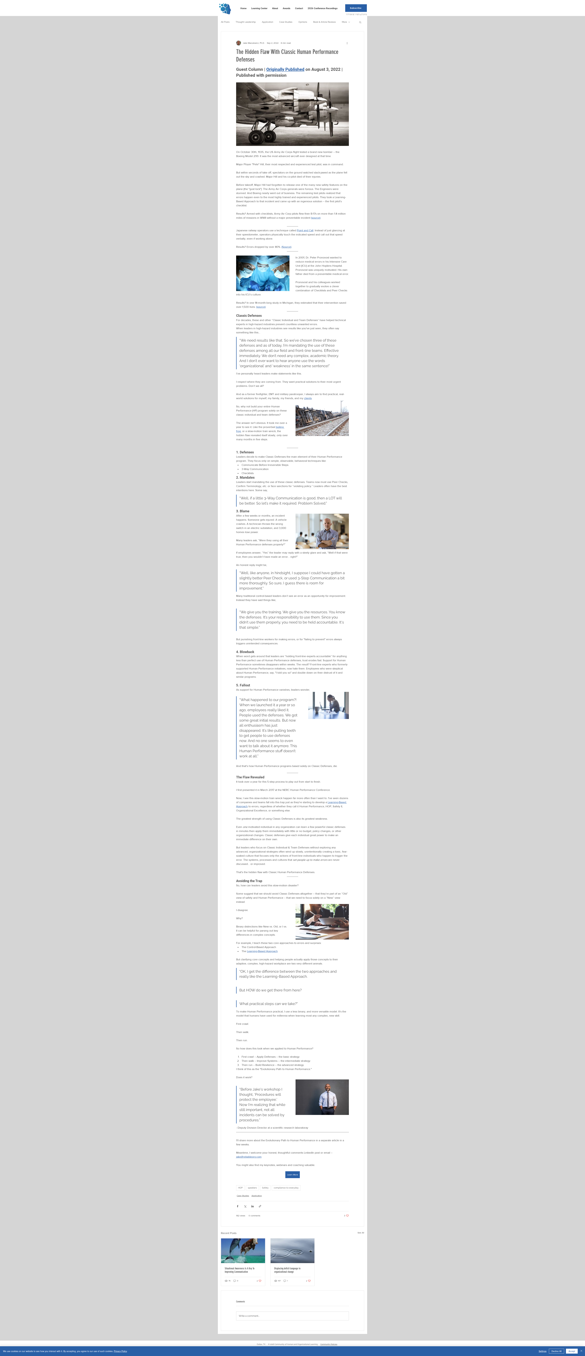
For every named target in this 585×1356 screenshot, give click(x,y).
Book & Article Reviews (324, 22)
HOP (240, 1187)
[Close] (581, 1351)
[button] (356, 8)
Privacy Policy (120, 1351)
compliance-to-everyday (286, 1187)
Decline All (556, 1351)
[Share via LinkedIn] (252, 1206)
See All (361, 1232)
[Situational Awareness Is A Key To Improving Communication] (243, 1250)
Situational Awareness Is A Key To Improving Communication (239, 1270)
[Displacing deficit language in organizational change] (293, 1250)
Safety (265, 1187)
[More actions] (347, 43)
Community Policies (328, 1344)
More (344, 22)
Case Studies (285, 22)
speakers (252, 1187)
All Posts (225, 22)
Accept (572, 1351)
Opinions (302, 22)
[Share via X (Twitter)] (245, 1206)
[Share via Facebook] (237, 1206)
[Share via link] (260, 1206)
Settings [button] (542, 1351)
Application (267, 22)
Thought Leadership (246, 22)
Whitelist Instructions (356, 14)
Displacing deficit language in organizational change (287, 1270)
